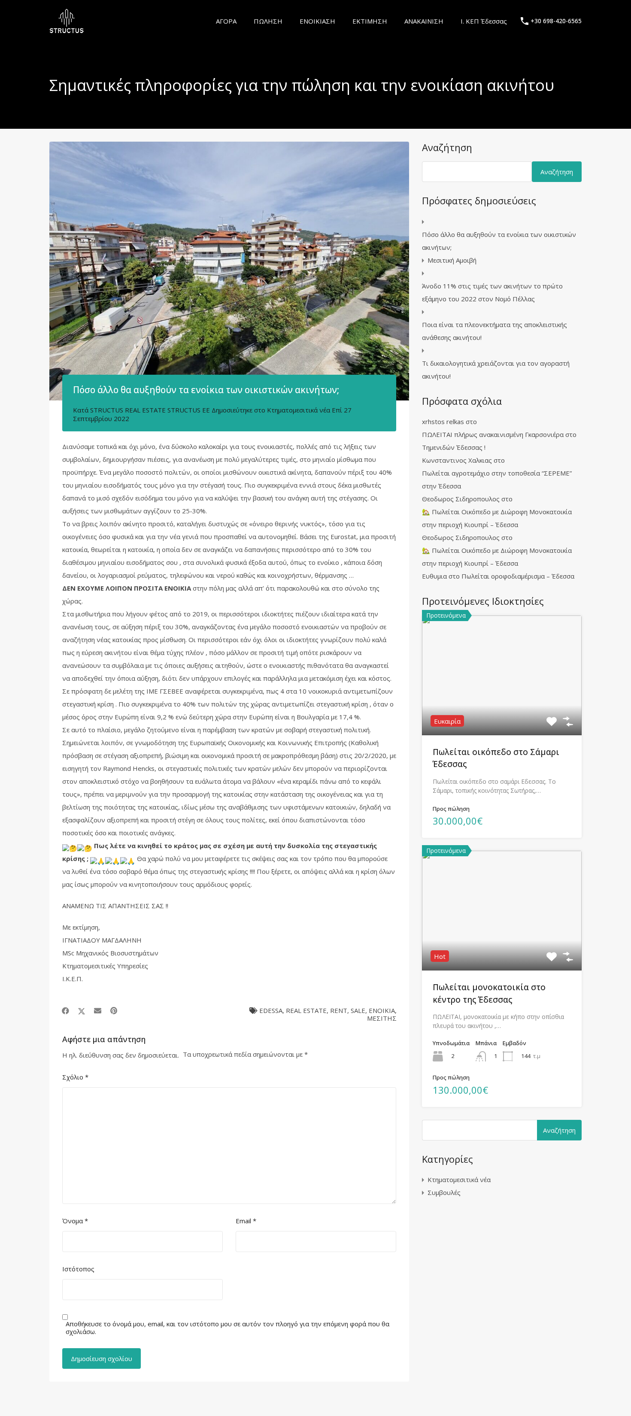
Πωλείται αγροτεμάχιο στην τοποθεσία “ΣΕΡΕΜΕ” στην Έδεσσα (497, 479)
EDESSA (270, 1010)
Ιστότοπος (78, 1269)
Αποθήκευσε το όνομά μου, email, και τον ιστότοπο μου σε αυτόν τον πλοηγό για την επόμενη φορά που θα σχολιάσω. (227, 1327)
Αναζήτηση (447, 147)
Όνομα (75, 1221)
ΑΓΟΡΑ (226, 21)
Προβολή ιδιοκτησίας (502, 711)
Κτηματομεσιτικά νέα (298, 410)
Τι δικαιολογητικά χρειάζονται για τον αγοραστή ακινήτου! (496, 369)
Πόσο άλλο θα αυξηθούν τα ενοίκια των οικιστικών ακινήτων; (499, 241)
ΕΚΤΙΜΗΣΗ (369, 21)
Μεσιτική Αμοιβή (452, 260)
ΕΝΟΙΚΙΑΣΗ (317, 21)
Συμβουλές (444, 1192)
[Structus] (66, 29)
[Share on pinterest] (113, 1011)
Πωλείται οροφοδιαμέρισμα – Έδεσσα (517, 576)
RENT (338, 1010)
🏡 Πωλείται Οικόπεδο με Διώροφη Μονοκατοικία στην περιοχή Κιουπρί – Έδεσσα (497, 518)
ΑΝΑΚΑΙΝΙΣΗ (423, 21)
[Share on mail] (97, 1011)
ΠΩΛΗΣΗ (268, 21)
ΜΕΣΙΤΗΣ (382, 1018)
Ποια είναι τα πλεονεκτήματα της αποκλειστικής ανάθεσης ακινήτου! (494, 331)
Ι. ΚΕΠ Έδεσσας (484, 21)
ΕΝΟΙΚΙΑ (382, 1010)
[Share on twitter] (81, 1011)
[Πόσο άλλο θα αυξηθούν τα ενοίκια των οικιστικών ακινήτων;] (229, 271)
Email (246, 1221)
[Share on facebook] (65, 1011)
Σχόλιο (75, 1077)
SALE (358, 1010)
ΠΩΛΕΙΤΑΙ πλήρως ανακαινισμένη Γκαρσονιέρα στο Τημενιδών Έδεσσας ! (499, 441)
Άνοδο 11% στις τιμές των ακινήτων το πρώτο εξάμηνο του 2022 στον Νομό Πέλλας (492, 292)
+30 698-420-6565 (556, 21)
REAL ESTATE (306, 1010)
